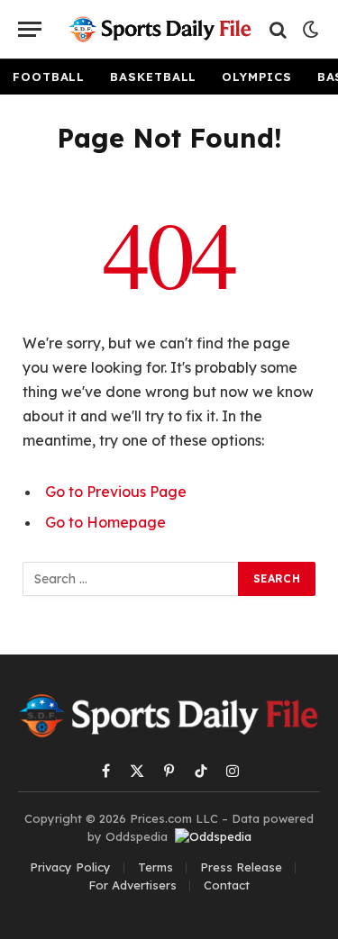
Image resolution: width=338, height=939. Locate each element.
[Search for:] (131, 579)
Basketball (153, 76)
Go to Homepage (105, 522)
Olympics (256, 76)
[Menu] (29, 29)
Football (49, 76)
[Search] (278, 29)
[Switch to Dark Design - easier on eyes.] (309, 30)
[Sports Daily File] (160, 29)
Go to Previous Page (116, 492)
